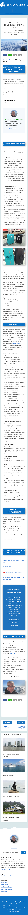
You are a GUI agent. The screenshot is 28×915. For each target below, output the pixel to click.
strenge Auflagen (16, 343)
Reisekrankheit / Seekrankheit (10, 568)
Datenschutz (4, 884)
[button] (5, 55)
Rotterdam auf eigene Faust (11, 754)
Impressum (4, 882)
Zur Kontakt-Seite (5, 869)
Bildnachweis (4, 891)
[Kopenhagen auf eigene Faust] (14, 786)
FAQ (23, 31)
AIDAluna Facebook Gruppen (11, 817)
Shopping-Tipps (14, 34)
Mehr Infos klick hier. (14, 911)
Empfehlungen (8, 32)
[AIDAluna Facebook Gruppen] (14, 807)
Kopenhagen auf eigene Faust (11, 796)
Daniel (12, 31)
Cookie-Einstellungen (6, 887)
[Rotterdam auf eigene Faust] (14, 744)
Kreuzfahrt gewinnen (9, 775)
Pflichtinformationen (6, 889)
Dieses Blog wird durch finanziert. (14, 13)
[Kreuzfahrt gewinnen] (14, 765)
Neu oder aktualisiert (18, 32)
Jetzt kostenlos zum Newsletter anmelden (14, 622)
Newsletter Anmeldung (7, 876)
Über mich (12, 653)
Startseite (5, 60)
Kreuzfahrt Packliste (8, 566)
